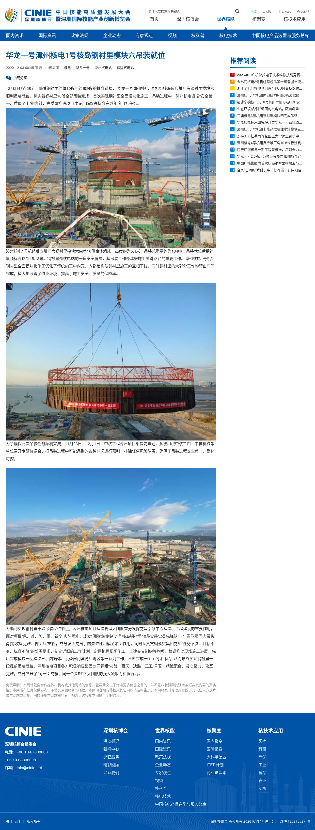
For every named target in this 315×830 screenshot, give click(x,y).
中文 (254, 11)
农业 (262, 781)
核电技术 (228, 35)
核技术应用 (295, 19)
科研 (262, 749)
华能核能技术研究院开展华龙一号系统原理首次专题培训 (271, 123)
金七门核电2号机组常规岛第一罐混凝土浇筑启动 (271, 82)
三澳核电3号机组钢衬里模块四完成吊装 (267, 116)
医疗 (262, 741)
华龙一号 (83, 68)
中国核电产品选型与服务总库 (280, 35)
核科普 (198, 35)
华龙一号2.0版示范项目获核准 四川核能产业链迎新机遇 (271, 157)
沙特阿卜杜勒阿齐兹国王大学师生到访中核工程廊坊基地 (271, 136)
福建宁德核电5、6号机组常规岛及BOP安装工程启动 (271, 102)
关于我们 (13, 822)
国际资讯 (47, 35)
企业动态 (112, 35)
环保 (262, 757)
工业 (262, 765)
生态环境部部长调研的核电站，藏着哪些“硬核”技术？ (271, 109)
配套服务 (111, 757)
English (268, 11)
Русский (303, 11)
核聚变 (259, 19)
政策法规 (79, 35)
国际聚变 (214, 749)
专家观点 (144, 35)
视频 (172, 35)
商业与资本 (216, 773)
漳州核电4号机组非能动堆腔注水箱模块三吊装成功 (271, 129)
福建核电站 (125, 68)
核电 (67, 68)
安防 (262, 789)
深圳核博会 (188, 19)
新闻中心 (111, 749)
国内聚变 (214, 741)
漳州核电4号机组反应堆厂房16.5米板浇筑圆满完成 (271, 143)
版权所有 (34, 822)
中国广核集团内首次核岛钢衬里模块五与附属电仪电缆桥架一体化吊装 (271, 163)
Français (285, 11)
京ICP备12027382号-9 (292, 822)
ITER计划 (215, 765)
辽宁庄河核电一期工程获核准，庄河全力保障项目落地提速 (271, 150)
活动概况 (111, 741)
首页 (154, 19)
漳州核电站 (103, 68)
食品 (262, 773)
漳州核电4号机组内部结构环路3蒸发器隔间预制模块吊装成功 (271, 96)
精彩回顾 (111, 765)
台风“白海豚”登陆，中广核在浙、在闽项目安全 (271, 170)
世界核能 (226, 19)
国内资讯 (15, 35)
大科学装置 (216, 757)
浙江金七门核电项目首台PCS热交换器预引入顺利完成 (271, 89)
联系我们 (111, 773)
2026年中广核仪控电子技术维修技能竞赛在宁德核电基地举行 (271, 75)
